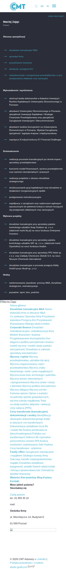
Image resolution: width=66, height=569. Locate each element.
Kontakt (14, 481)
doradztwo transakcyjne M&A (23, 50)
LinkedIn (41, 559)
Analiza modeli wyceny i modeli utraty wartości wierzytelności (32, 346)
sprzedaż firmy (16, 56)
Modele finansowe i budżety (25, 334)
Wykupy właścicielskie (37, 323)
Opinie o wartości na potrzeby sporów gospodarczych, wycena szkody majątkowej (29, 397)
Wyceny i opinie (19, 356)
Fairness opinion (19, 393)
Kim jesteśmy (28, 477)
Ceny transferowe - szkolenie (26, 448)
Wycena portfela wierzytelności (39, 386)
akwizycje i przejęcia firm (21, 69)
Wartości (15, 477)
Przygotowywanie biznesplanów (27, 338)
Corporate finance (20, 327)
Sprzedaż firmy (33, 316)
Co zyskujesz (17, 316)
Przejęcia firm (28, 320)
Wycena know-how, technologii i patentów (33, 375)
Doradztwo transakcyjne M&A (27, 309)
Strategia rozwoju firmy (35, 455)
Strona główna (18, 305)
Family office (17, 452)
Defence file (32, 437)
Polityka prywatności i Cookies (26, 563)
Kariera (47, 477)
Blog (40, 477)
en (42, 6)
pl (48, 6)
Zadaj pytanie (17, 494)
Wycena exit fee (38, 389)
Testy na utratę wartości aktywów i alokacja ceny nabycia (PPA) (30, 404)
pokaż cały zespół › (56, 16)
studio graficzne (19, 567)
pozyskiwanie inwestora (20, 62)
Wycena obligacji (19, 389)
